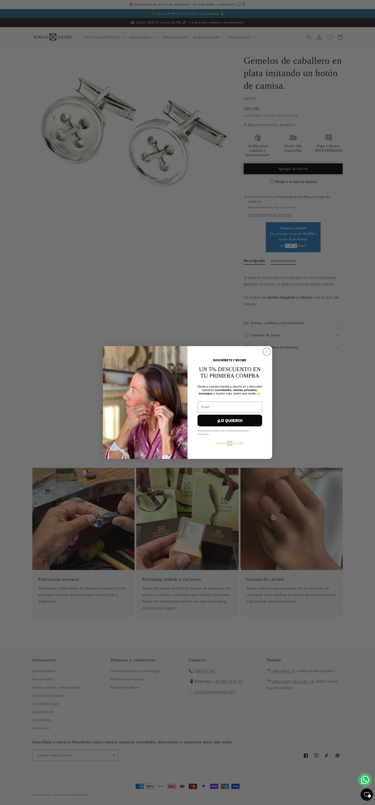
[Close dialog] (266, 351)
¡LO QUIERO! (229, 420)
